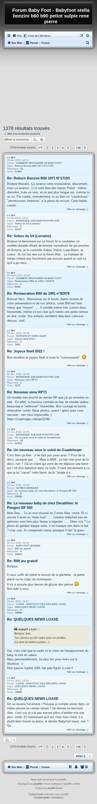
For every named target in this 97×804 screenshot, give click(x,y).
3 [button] (57, 148)
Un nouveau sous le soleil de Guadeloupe (38, 437)
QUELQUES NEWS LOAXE (30, 607)
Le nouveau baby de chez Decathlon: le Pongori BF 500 (46, 490)
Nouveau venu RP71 (26, 379)
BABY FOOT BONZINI (28, 545)
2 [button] (52, 148)
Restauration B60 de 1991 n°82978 (34, 281)
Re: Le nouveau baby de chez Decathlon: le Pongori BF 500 (42, 505)
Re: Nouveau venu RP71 (27, 392)
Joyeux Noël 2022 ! (25, 339)
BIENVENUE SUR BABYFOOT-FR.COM (37, 220)
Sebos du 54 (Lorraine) (27, 223)
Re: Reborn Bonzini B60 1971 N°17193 (38, 178)
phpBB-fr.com (55, 788)
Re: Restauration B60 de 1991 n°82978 (38, 293)
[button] (40, 148)
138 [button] (78, 148)
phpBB (37, 783)
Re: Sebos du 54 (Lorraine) (29, 236)
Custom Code (35, 794)
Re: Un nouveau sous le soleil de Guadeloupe (44, 450)
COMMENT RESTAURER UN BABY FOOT (39, 163)
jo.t (13, 157)
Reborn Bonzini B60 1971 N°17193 (34, 165)
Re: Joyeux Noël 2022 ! (25, 351)
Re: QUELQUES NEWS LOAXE (32, 619)
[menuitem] (17, 36)
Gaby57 (23, 629)
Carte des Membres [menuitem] (39, 35)
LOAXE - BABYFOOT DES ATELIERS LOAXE (41, 604)
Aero (33, 779)
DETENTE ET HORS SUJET (31, 336)
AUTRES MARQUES (27, 488)
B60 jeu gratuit (23, 548)
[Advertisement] (48, 87)
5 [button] (68, 148)
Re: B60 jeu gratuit (22, 561)
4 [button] (63, 148)
